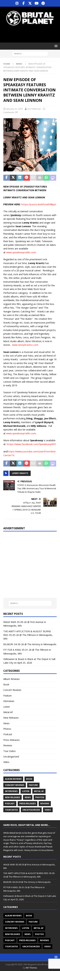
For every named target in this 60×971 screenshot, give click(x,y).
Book (6, 684)
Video (6, 762)
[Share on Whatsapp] (46, 178)
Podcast (7, 734)
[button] (55, 45)
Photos (7, 728)
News (6, 723)
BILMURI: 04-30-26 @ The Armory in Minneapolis (29, 644)
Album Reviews (11, 679)
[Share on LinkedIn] (19, 178)
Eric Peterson (34, 108)
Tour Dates (9, 751)
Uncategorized (11, 756)
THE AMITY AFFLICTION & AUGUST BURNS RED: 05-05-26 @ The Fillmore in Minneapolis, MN (28, 635)
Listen (6, 706)
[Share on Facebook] (6, 178)
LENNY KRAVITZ (20, 473)
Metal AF (8, 712)
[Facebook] (23, 3)
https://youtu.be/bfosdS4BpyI (38, 204)
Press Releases (11, 739)
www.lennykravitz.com (25, 344)
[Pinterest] (43, 3)
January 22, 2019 (14, 108)
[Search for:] (30, 53)
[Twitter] (30, 3)
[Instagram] (17, 3)
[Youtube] (37, 3)
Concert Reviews (12, 690)
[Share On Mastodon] (53, 178)
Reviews (7, 745)
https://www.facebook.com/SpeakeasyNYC (31, 444)
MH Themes (31, 967)
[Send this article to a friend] (33, 178)
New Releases (11, 717)
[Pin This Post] (26, 178)
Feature (7, 695)
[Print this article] (39, 178)
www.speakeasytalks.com (21, 252)
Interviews (8, 701)
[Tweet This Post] (13, 178)
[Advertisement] (31, 34)
